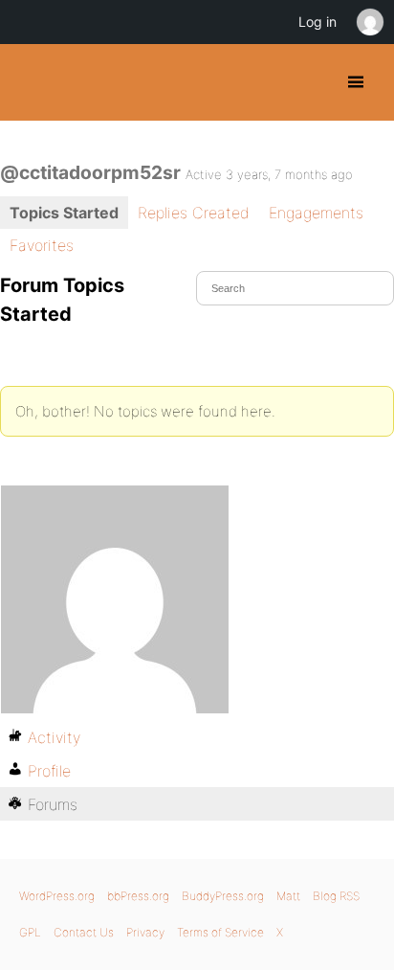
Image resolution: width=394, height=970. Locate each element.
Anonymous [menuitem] (369, 22)
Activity (54, 737)
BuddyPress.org (31, 82)
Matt (288, 896)
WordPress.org (57, 896)
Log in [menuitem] (317, 21)
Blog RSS (336, 896)
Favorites (42, 245)
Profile (49, 770)
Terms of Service (220, 932)
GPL (30, 932)
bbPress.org (138, 896)
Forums (52, 804)
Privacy (145, 932)
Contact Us (84, 932)
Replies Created (194, 212)
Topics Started (64, 212)
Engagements (316, 212)
